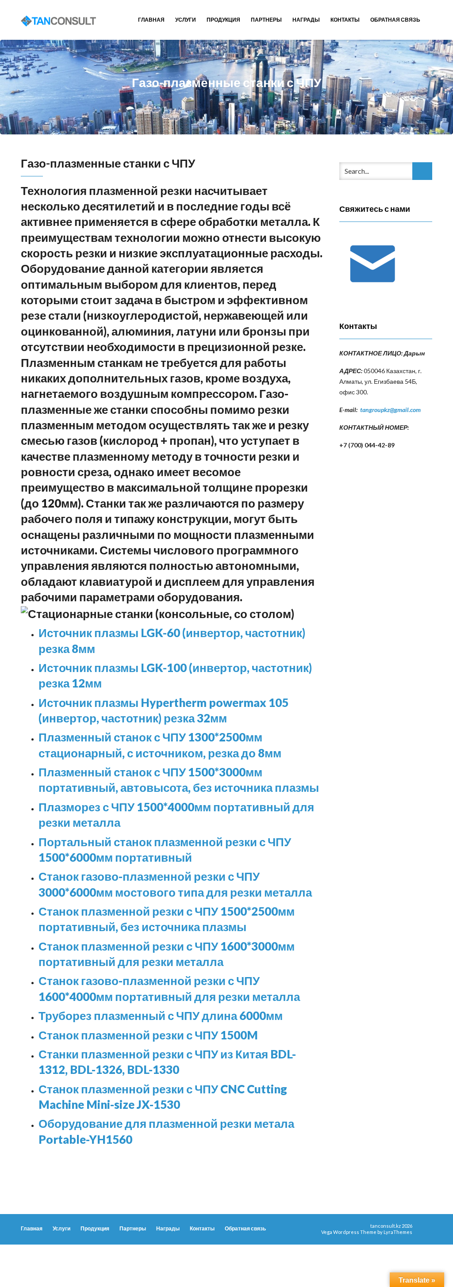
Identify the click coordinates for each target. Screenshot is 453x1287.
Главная (151, 19)
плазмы (223, 927)
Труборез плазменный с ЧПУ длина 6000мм (160, 1015)
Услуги (185, 19)
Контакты (345, 19)
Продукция (223, 19)
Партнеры (266, 19)
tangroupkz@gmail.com (390, 409)
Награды (306, 19)
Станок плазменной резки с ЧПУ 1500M (148, 1035)
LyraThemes (398, 1232)
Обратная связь (395, 19)
